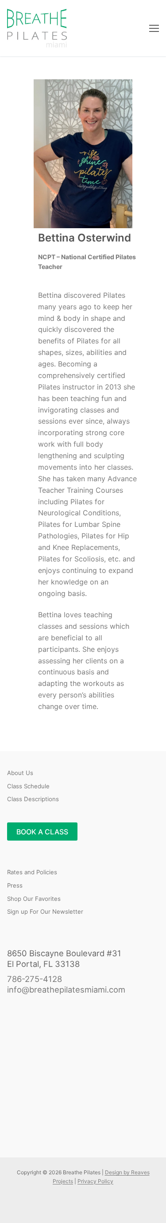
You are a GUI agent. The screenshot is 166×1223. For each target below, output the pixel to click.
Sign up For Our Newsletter (45, 911)
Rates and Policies (32, 872)
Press (15, 885)
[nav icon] (154, 28)
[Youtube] (28, 1205)
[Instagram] (41, 1205)
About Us (20, 772)
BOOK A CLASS (42, 831)
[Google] (55, 1205)
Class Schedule (28, 786)
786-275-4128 (34, 979)
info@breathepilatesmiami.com (66, 989)
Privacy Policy (95, 1181)
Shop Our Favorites (34, 898)
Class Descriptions (33, 798)
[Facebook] (14, 1205)
